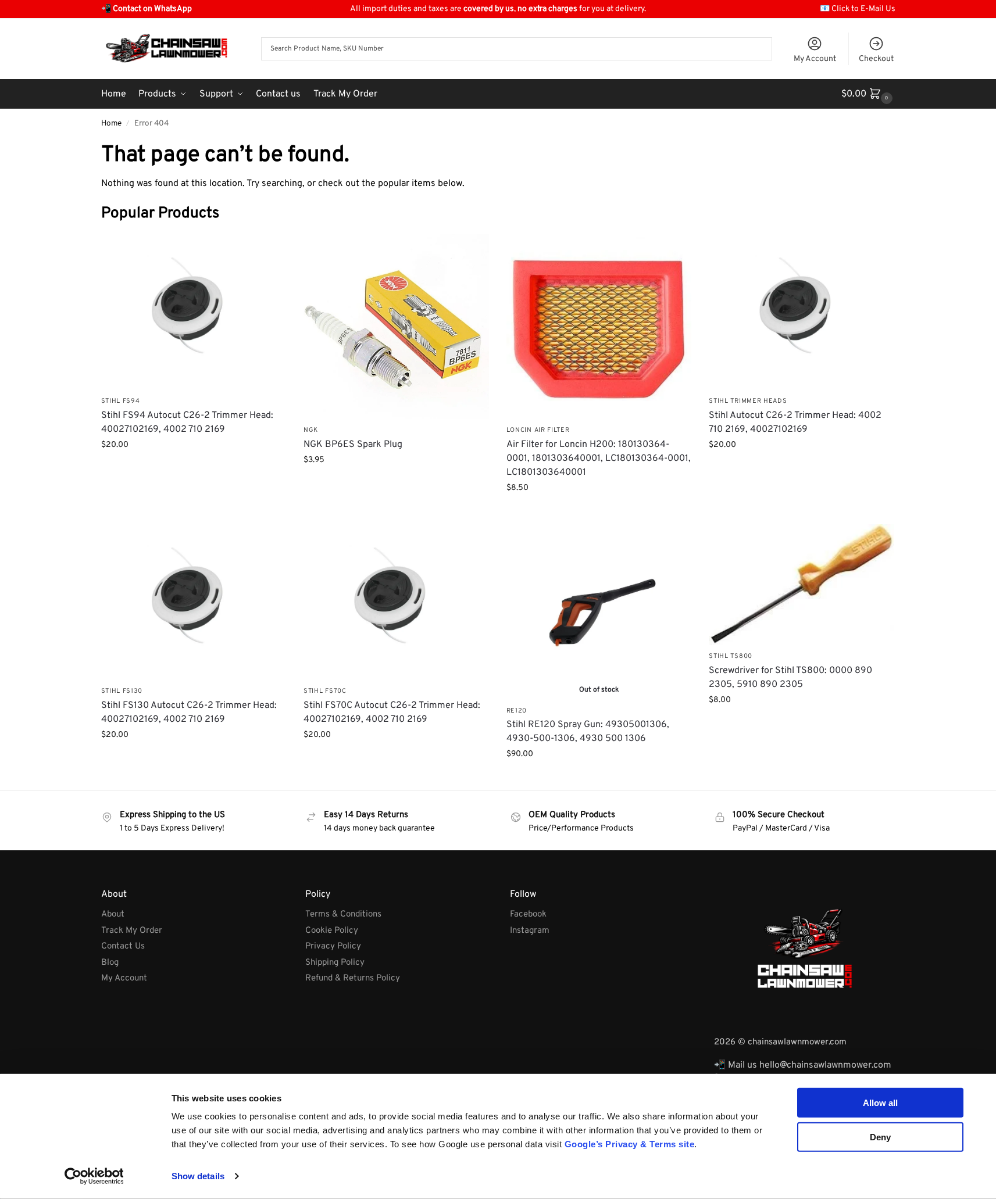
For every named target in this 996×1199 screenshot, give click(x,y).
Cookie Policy (331, 930)
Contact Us (123, 946)
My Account (815, 59)
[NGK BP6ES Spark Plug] (396, 327)
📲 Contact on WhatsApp (146, 9)
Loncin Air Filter (538, 430)
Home (111, 123)
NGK (311, 430)
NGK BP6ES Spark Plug (353, 444)
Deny (880, 1136)
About (112, 914)
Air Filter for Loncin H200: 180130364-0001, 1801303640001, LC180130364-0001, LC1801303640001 (598, 458)
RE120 (516, 711)
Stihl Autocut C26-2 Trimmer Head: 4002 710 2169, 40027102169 (795, 422)
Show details (198, 1176)
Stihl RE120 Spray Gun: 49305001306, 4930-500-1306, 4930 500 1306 (587, 732)
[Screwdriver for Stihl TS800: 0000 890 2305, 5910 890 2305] (801, 585)
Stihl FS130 (122, 691)
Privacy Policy (333, 946)
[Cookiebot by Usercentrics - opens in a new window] (94, 1176)
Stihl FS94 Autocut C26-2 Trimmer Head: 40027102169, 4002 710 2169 (187, 422)
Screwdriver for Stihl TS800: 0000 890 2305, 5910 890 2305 (790, 677)
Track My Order (131, 930)
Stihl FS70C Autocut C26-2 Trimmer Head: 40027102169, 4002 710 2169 (392, 712)
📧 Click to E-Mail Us (857, 9)
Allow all (880, 1103)
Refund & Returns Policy (352, 978)
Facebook (528, 914)
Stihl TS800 (730, 656)
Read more (599, 778)
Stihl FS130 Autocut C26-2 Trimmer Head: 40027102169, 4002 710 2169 (189, 712)
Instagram (529, 930)
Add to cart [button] (193, 469)
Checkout (876, 59)
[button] (868, 94)
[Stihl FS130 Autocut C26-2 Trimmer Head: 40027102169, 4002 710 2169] (194, 602)
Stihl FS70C (325, 691)
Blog (110, 962)
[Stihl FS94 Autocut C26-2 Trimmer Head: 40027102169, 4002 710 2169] (194, 312)
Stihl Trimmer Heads (748, 401)
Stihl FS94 (120, 401)
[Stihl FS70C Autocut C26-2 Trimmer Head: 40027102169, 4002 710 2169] (396, 602)
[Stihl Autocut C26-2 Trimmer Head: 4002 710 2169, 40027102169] (801, 312)
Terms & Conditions (343, 914)
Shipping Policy (335, 962)
